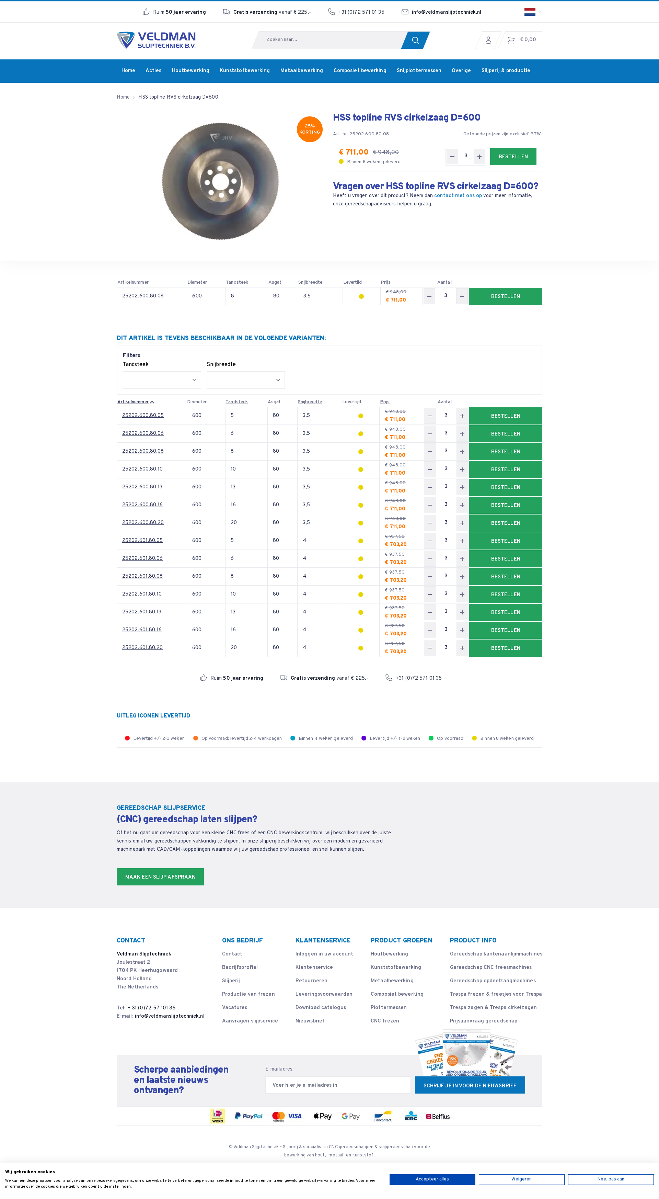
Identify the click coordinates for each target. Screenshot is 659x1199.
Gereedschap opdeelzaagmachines (493, 981)
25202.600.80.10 (142, 469)
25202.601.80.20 (142, 648)
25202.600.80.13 (142, 487)
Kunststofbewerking (396, 967)
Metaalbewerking (392, 981)
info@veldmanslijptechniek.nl (447, 12)
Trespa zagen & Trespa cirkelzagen (493, 1008)
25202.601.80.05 (142, 541)
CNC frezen (385, 1021)
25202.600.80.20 (143, 523)
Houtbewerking (389, 954)
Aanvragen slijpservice (250, 1021)
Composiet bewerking (397, 994)
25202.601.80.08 (142, 576)
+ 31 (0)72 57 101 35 (151, 1008)
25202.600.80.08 (143, 296)
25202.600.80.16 (142, 505)
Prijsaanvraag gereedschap (484, 1021)
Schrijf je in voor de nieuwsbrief (470, 1086)
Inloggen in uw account (324, 954)
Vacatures (234, 1008)
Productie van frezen (248, 994)
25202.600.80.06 (143, 433)
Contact (232, 954)
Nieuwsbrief (310, 1021)
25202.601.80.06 (142, 558)
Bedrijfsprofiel (240, 967)
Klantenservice (314, 967)
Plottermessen (389, 1008)
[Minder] (452, 156)
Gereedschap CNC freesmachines (491, 967)
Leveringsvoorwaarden (324, 994)
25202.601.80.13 (142, 612)
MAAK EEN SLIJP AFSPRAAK (160, 877)
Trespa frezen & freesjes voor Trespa (496, 994)
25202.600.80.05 (143, 415)
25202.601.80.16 (142, 630)
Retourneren (311, 981)
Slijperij (231, 981)
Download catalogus (321, 1008)
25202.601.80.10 (142, 594)
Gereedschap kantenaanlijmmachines (496, 954)
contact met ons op (458, 196)
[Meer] (479, 156)
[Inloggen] (490, 40)
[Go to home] (156, 40)
